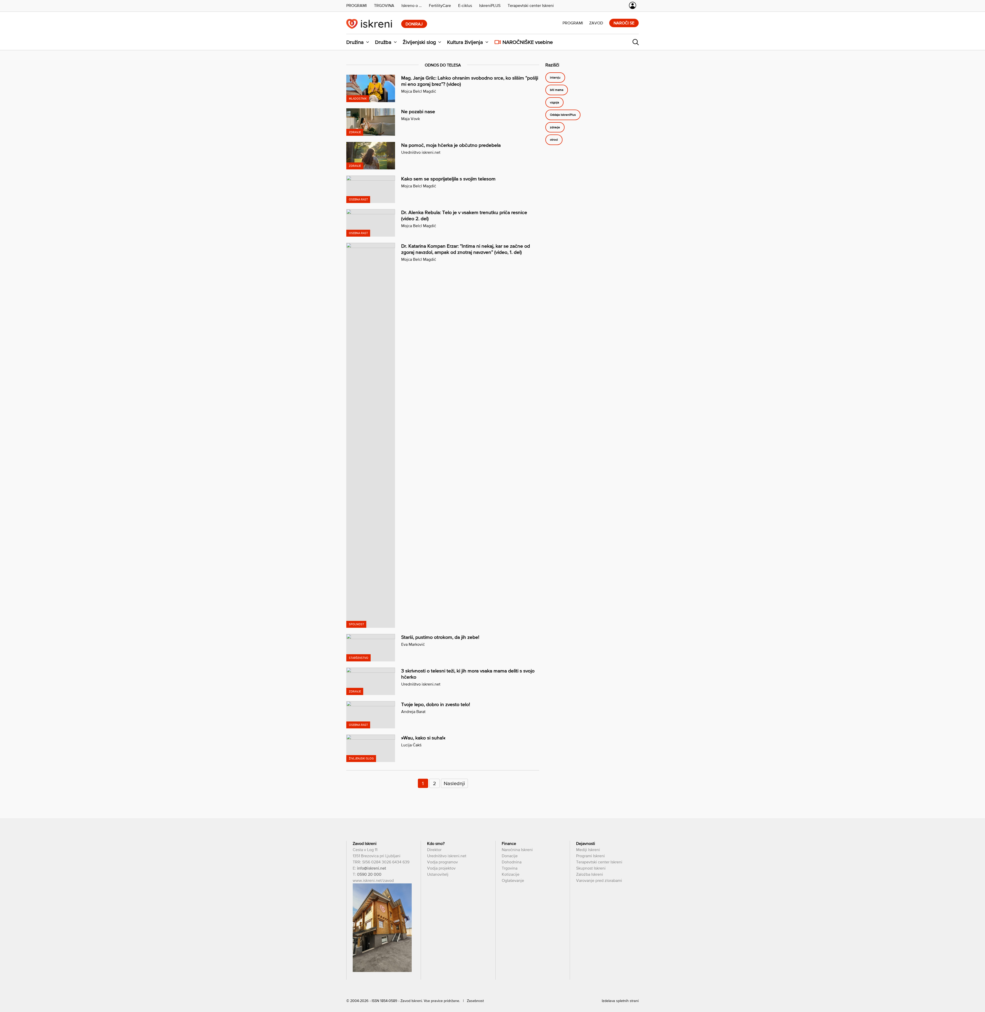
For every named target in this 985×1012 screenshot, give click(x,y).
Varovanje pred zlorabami (599, 880)
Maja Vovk (410, 118)
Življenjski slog (419, 42)
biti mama (556, 90)
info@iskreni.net (371, 868)
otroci (554, 139)
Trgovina (509, 868)
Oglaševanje (513, 880)
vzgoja (554, 102)
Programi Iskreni (590, 855)
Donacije (510, 855)
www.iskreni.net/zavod (373, 880)
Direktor (434, 849)
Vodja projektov (441, 868)
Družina (355, 42)
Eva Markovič (413, 644)
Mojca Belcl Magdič (418, 91)
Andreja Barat (413, 711)
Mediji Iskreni (588, 849)
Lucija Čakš (411, 745)
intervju (555, 77)
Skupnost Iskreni (591, 868)
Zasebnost (475, 1001)
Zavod (596, 23)
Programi (573, 23)
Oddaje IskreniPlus (563, 115)
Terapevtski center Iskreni (599, 862)
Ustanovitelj (437, 874)
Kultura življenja (465, 42)
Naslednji (454, 783)
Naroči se (624, 23)
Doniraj (414, 24)
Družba (383, 42)
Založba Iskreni (589, 874)
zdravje (555, 127)
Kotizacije (510, 874)
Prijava (632, 5)
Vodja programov (442, 862)
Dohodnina (511, 862)
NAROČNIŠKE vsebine (528, 42)
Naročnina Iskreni (517, 849)
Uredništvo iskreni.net (420, 152)
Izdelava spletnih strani (620, 1001)
